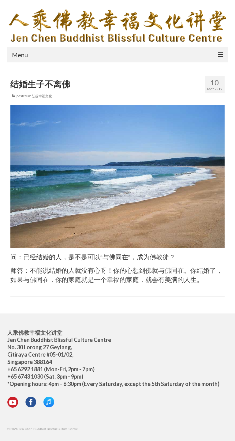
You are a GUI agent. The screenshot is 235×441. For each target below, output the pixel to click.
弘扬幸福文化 (42, 96)
